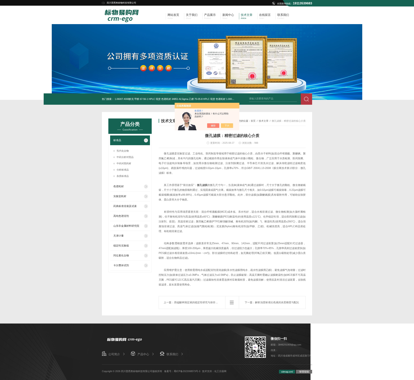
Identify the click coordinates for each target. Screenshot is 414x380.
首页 (253, 120)
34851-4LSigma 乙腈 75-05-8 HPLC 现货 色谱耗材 (198, 99)
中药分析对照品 (125, 157)
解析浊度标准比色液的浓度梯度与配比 (277, 302)
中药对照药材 (124, 163)
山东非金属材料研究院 (126, 225)
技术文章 (263, 120)
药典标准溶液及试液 (125, 206)
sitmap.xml (287, 371)
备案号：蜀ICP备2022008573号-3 (182, 371)
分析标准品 (123, 169)
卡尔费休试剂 (121, 265)
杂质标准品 (123, 176)
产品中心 (143, 354)
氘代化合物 (123, 150)
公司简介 (114, 354)
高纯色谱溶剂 (121, 216)
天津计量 (118, 235)
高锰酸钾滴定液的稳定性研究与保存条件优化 (200, 302)
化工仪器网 (220, 371)
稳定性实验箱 (121, 245)
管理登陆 (304, 371)
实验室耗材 (119, 196)
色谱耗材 (118, 186)
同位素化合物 (121, 255)
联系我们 (172, 354)
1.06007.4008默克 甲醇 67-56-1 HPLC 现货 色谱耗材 (143, 99)
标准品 (117, 140)
